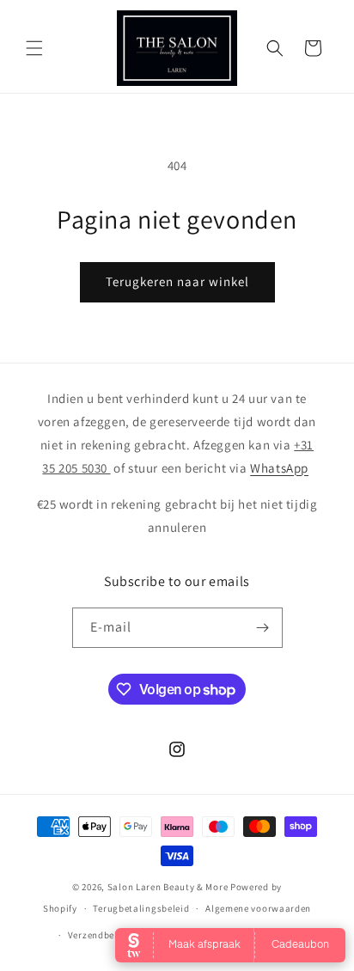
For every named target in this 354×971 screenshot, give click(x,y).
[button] (34, 48)
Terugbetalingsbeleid (141, 908)
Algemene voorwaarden (258, 908)
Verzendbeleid (99, 935)
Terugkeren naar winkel (177, 281)
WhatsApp (279, 468)
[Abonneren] (263, 628)
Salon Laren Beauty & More (168, 887)
